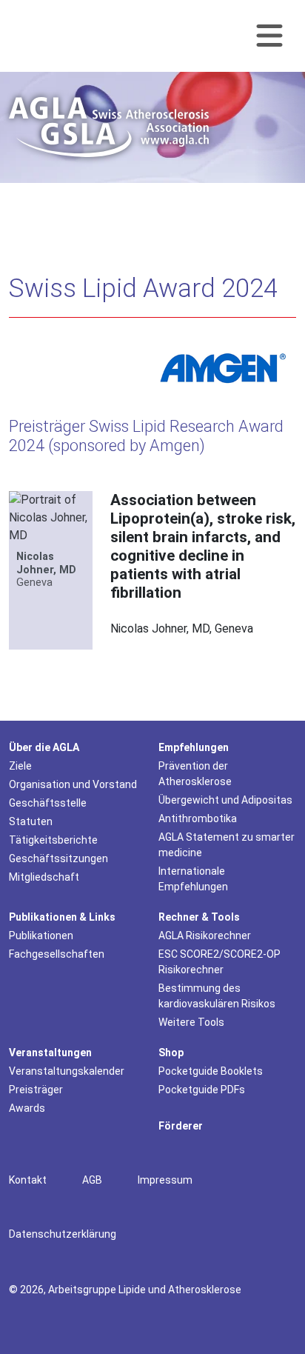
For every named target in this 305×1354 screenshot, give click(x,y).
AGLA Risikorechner (204, 935)
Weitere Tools (191, 1022)
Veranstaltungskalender (66, 1071)
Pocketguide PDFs (201, 1089)
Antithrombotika (197, 818)
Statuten (31, 821)
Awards (27, 1108)
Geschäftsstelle (48, 803)
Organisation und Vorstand (73, 784)
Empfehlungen (193, 747)
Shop (171, 1052)
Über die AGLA (44, 747)
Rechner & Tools (199, 917)
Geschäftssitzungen (58, 858)
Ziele (20, 766)
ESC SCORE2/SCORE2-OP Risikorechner (219, 962)
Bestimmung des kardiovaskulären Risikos (216, 996)
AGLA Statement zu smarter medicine (226, 844)
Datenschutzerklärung (62, 1234)
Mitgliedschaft (44, 877)
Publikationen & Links (62, 917)
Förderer (180, 1126)
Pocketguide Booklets (210, 1071)
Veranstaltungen (50, 1052)
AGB (92, 1180)
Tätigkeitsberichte (53, 840)
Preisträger (36, 1089)
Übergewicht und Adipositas (225, 800)
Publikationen (41, 935)
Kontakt (28, 1180)
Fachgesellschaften (56, 954)
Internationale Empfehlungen (193, 879)
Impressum (165, 1180)
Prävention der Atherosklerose (195, 773)
